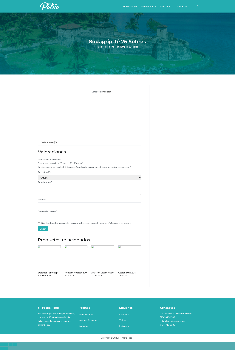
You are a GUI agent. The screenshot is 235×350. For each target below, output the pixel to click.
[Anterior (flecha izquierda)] (2, 348)
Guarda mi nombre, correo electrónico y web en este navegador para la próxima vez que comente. (86, 223)
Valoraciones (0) (49, 142)
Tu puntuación (45, 172)
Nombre (42, 199)
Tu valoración (45, 182)
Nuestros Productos (88, 320)
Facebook (124, 314)
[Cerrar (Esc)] (2, 344)
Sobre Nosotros (148, 6)
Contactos (182, 6)
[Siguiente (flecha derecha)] (6, 348)
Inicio (99, 46)
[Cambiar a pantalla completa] (11, 344)
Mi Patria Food (130, 6)
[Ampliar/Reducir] (15, 344)
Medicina (109, 46)
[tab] (49, 142)
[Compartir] (6, 344)
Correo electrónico (47, 211)
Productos (165, 6)
